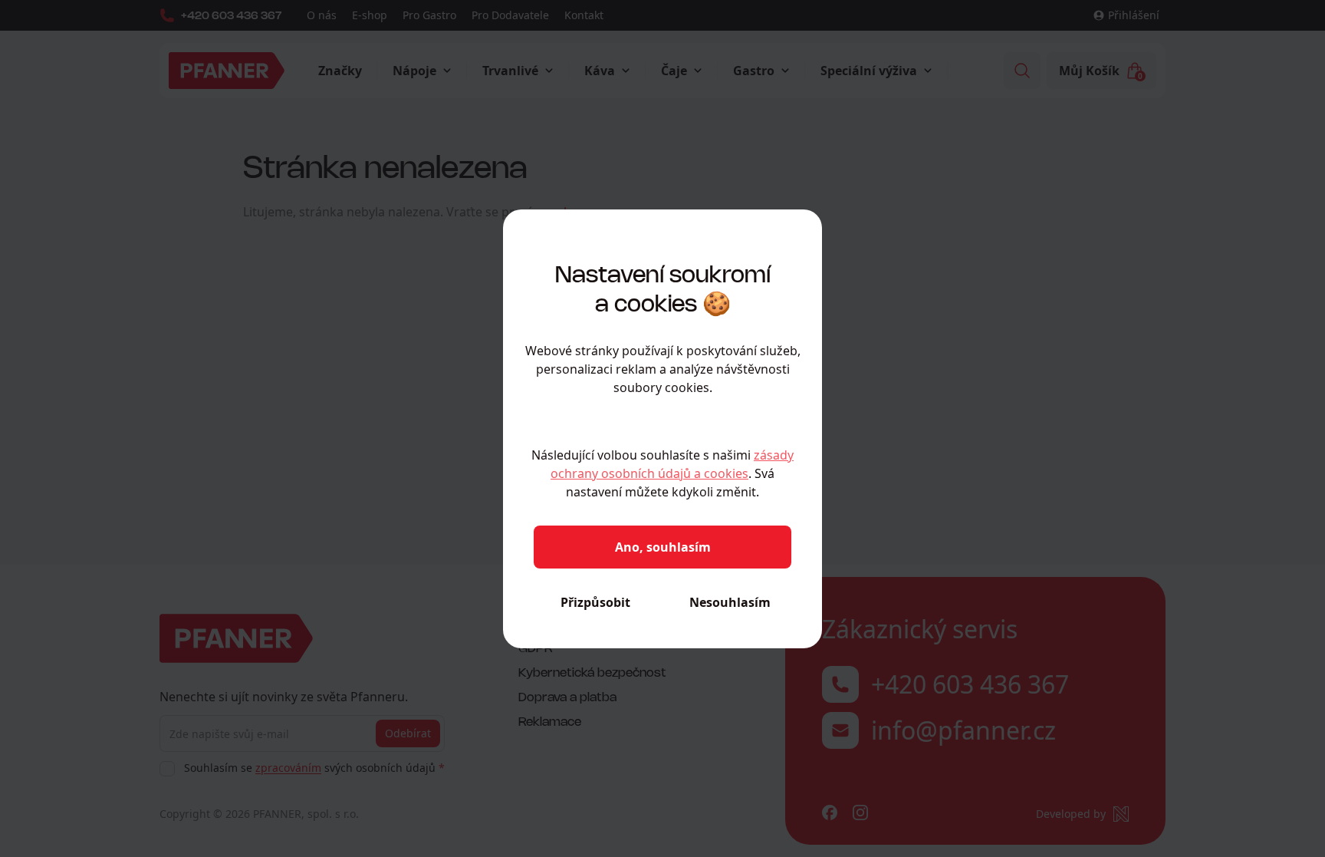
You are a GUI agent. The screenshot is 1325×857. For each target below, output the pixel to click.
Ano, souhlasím (663, 547)
